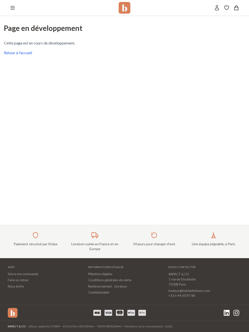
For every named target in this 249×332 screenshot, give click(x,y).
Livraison (120, 286)
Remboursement (100, 286)
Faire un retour (18, 280)
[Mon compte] (217, 8)
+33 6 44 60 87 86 (182, 295)
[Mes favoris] (226, 8)
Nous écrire (16, 286)
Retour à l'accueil (18, 52)
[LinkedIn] (226, 313)
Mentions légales (100, 274)
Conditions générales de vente (109, 280)
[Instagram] (236, 313)
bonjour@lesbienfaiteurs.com (189, 291)
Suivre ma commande (23, 274)
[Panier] (236, 8)
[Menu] (13, 8)
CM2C (169, 326)
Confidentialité (98, 292)
